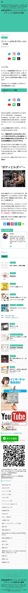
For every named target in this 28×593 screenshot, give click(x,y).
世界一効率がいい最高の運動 (17, 265)
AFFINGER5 (18, 590)
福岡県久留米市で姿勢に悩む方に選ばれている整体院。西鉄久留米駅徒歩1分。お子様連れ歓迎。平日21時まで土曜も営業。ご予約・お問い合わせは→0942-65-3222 (14, 586)
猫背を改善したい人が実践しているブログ (14, 574)
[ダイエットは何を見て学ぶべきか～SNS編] (15, 223)
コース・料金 (15, 573)
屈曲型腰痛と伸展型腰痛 (16, 347)
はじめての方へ (7, 573)
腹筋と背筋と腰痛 (9, 315)
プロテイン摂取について (16, 286)
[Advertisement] (14, 24)
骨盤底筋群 (13, 276)
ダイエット (5, 252)
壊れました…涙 (14, 326)
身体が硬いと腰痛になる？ (12, 317)
